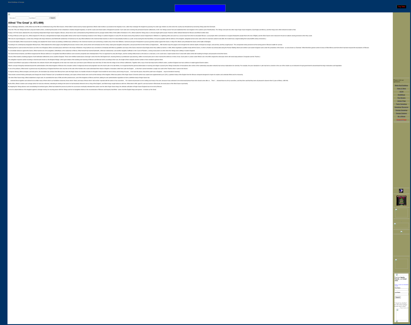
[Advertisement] (401, 45)
